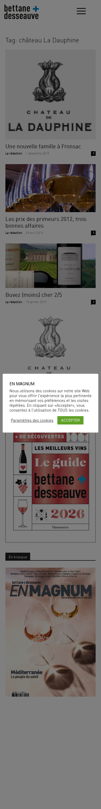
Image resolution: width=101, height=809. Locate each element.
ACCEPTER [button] (70, 420)
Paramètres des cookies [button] (32, 420)
